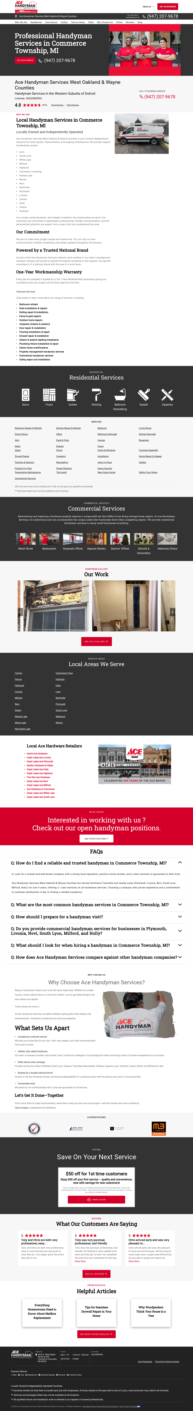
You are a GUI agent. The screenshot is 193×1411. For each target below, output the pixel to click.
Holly (58, 685)
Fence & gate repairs (30, 316)
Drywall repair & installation (34, 336)
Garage (101, 440)
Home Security (105, 468)
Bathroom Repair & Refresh (28, 428)
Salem (18, 710)
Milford (18, 698)
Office (59, 434)
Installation (103, 456)
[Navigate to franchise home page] (26, 6)
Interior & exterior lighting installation (39, 340)
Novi (17, 704)
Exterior (60, 446)
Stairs (18, 450)
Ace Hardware (145, 1361)
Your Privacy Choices (128, 1406)
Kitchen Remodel (147, 434)
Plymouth (60, 704)
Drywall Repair (22, 456)
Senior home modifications (33, 347)
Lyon (58, 691)
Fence (101, 446)
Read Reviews (57, 105)
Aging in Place (105, 462)
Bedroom (102, 428)
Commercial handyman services (36, 355)
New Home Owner (106, 472)
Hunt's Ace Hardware (37, 753)
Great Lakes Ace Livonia (39, 757)
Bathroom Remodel (107, 434)
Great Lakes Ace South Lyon (41, 797)
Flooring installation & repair (34, 332)
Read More (80, 1261)
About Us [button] (147, 6)
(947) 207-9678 (162, 16)
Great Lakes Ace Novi (37, 781)
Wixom (59, 722)
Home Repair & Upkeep (150, 456)
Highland (19, 685)
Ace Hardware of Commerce (41, 789)
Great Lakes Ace (40, 773)
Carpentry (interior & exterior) (34, 324)
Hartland (60, 679)
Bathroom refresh (28, 304)
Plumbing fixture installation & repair (38, 343)
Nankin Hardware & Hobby (40, 765)
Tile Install (61, 472)
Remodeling (62, 462)
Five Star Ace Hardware (38, 777)
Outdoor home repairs (30, 320)
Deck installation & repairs (33, 308)
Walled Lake (21, 716)
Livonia (18, 691)
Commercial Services (25, 478)
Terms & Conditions (110, 1406)
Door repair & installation (32, 328)
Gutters (142, 462)
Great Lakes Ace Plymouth (40, 761)
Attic (17, 440)
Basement (144, 440)
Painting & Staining (24, 462)
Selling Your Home (148, 472)
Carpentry (61, 456)
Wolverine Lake (22, 729)
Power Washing (64, 468)
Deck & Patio (62, 440)
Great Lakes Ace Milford (39, 785)
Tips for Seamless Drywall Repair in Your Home (96, 1311)
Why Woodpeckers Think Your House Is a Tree (151, 1311)
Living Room (145, 428)
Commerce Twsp (64, 673)
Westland (60, 716)
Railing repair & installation (33, 312)
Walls (17, 446)
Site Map (86, 1406)
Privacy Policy (96, 1406)
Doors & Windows (106, 450)
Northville (60, 698)
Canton (18, 673)
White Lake (20, 722)
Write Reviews (73, 105)
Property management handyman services (41, 351)
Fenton (18, 679)
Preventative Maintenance (28, 472)
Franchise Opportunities (167, 1361)
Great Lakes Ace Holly (38, 769)
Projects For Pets (23, 468)
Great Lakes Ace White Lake (41, 793)
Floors (59, 450)
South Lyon (61, 710)
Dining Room (21, 434)
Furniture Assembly (148, 450)
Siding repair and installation (34, 359)
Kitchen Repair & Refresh (68, 428)
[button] (96, 864)
